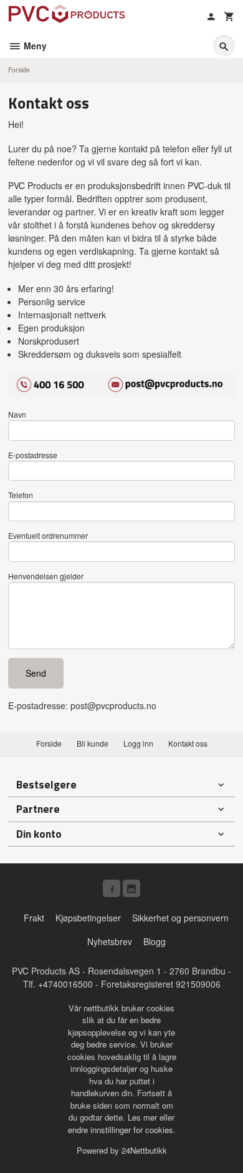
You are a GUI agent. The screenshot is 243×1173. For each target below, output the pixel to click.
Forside (19, 69)
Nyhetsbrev (109, 941)
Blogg (154, 941)
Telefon (20, 494)
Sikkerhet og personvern (180, 917)
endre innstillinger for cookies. (122, 1130)
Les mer (144, 1117)
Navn (17, 414)
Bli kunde (92, 743)
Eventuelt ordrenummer (48, 535)
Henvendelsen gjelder (45, 576)
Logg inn (138, 743)
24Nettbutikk (144, 1150)
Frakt (34, 917)
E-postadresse (32, 454)
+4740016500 (65, 984)
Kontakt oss (187, 743)
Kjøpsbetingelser (88, 917)
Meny (34, 45)
